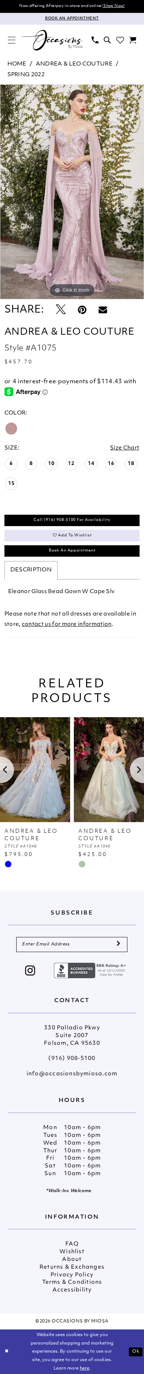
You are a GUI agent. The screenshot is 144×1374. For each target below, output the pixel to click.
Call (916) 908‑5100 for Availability (72, 520)
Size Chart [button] (124, 448)
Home (17, 64)
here (84, 1368)
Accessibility (72, 1290)
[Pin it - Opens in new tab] (82, 310)
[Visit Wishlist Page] (120, 40)
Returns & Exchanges (72, 1267)
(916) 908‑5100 (71, 1058)
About (72, 1259)
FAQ (72, 1244)
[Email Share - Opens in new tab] (102, 310)
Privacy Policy (72, 1275)
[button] (11, 40)
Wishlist (72, 1252)
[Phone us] (95, 40)
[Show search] (107, 40)
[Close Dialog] (6, 1351)
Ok (136, 1352)
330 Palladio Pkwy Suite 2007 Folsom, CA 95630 (72, 1035)
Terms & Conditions (72, 1282)
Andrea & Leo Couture (74, 64)
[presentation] (71, 769)
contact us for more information (67, 624)
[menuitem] (11, 40)
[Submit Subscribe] (118, 944)
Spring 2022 (26, 75)
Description (31, 570)
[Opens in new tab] (91, 970)
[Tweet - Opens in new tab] (60, 310)
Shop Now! (114, 6)
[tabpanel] (72, 192)
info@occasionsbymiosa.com (72, 1074)
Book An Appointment (72, 551)
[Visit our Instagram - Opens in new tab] (30, 971)
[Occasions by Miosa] (51, 40)
